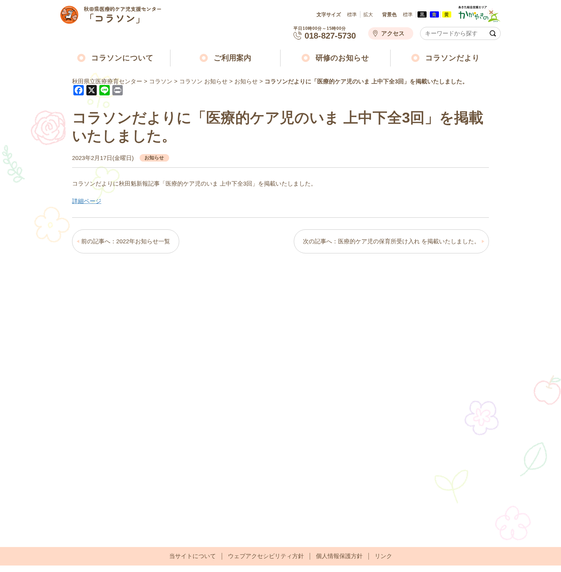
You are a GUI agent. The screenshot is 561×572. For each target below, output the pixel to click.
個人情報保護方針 (339, 556)
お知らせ (154, 157)
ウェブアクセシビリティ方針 (266, 556)
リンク (383, 556)
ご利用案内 (232, 58)
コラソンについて (122, 58)
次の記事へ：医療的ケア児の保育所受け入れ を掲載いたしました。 (391, 241)
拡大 (368, 14)
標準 (352, 14)
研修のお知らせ (342, 58)
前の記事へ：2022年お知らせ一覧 (125, 241)
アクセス (393, 33)
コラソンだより (452, 58)
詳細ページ (86, 201)
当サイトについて (192, 556)
